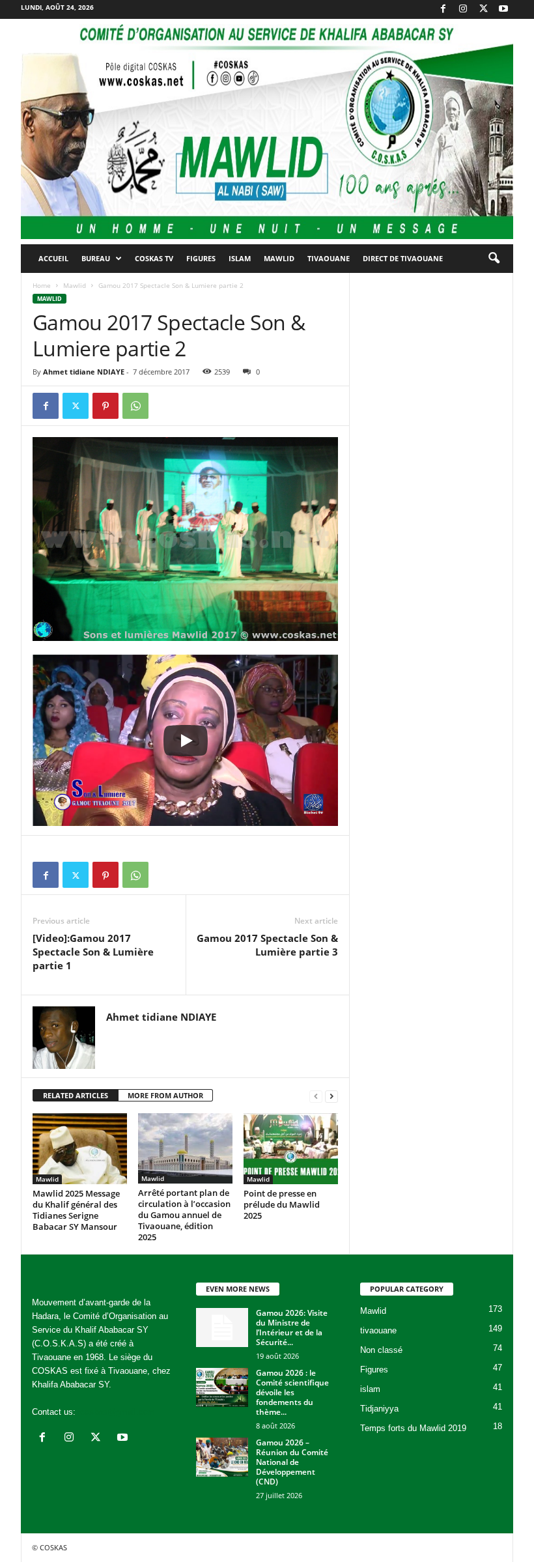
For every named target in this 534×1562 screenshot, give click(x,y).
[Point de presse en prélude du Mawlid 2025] (291, 1148)
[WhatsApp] (135, 406)
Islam (240, 258)
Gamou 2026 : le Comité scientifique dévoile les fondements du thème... (292, 1392)
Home (42, 285)
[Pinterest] (105, 406)
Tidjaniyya (379, 1408)
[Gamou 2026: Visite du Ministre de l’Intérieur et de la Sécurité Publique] (222, 1327)
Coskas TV (154, 258)
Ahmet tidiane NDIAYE (83, 371)
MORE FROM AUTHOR (165, 1095)
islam (370, 1389)
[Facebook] (443, 9)
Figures (201, 258)
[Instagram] (463, 9)
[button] (493, 258)
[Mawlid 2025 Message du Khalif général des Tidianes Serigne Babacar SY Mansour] (80, 1148)
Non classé (381, 1350)
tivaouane (378, 1330)
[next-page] (331, 1096)
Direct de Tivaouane (403, 258)
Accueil (53, 258)
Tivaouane (328, 258)
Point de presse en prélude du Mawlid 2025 (282, 1204)
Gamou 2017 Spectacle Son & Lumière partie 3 (267, 944)
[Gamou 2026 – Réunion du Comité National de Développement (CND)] (222, 1457)
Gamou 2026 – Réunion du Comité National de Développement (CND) (292, 1462)
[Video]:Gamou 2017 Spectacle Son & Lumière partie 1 (93, 951)
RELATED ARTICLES (75, 1095)
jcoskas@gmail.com (116, 1412)
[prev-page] (315, 1096)
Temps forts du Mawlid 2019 (413, 1428)
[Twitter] (483, 9)
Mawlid (279, 258)
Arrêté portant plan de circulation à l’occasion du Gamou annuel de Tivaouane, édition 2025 (184, 1215)
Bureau (95, 258)
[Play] (185, 740)
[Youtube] (503, 9)
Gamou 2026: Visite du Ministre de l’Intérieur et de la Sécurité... (292, 1327)
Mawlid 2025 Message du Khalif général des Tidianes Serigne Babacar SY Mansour (76, 1209)
